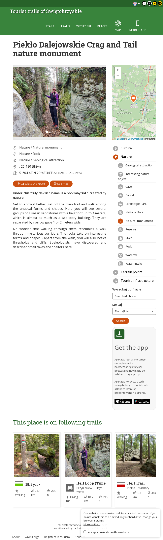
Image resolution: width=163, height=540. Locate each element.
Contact (80, 537)
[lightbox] (59, 102)
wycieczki (83, 26)
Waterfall (131, 255)
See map (62, 184)
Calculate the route (32, 184)
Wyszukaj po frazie (126, 289)
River (128, 238)
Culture (126, 148)
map (118, 30)
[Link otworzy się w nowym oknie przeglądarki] (123, 401)
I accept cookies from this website (108, 532)
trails (65, 26)
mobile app (137, 30)
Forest (129, 195)
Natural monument (47, 147)
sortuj (117, 304)
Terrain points (131, 272)
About (16, 537)
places (102, 26)
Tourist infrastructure (137, 280)
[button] (20, 102)
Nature (24, 147)
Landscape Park (136, 204)
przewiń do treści (119, 3)
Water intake (134, 263)
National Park (134, 212)
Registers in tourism (57, 537)
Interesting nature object (133, 176)
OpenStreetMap (135, 138)
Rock (36, 154)
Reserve (130, 229)
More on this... (91, 524)
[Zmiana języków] (136, 3)
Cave (128, 186)
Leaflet (120, 138)
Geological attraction (48, 160)
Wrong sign (32, 537)
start (50, 26)
